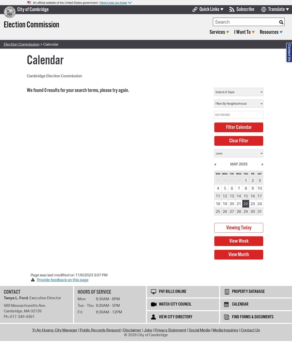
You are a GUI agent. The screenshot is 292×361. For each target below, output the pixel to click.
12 (225, 196)
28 (239, 211)
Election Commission (22, 44)
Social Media (199, 330)
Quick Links (209, 9)
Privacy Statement (170, 330)
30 (252, 211)
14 (239, 196)
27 (232, 211)
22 (246, 203)
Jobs (148, 330)
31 (259, 211)
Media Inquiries (225, 330)
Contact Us (250, 330)
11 (218, 196)
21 (239, 203)
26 (225, 211)
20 (232, 203)
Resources (269, 32)
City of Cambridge (33, 9)
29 (246, 211)
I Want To (242, 32)
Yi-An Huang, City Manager (54, 330)
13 (232, 196)
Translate (276, 9)
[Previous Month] (215, 164)
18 (218, 203)
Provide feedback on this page (62, 279)
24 (259, 203)
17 (259, 196)
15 (246, 196)
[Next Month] (262, 164)
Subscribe (245, 9)
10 (259, 188)
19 (225, 203)
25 (218, 211)
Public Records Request (100, 330)
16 (252, 196)
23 (252, 203)
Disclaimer (132, 330)
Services (217, 32)
